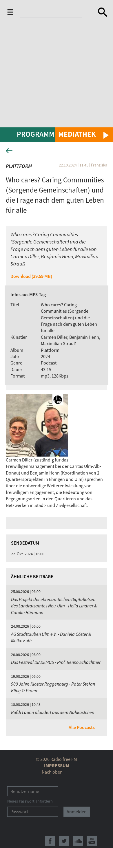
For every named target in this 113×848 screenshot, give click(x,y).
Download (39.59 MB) (31, 276)
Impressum (56, 765)
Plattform (19, 166)
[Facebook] (50, 841)
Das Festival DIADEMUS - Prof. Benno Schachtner (56, 662)
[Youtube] (92, 841)
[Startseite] (52, 13)
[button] (84, 134)
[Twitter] (64, 841)
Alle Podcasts (82, 727)
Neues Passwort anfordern (30, 801)
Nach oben (52, 772)
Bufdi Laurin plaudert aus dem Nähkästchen (52, 712)
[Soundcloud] (78, 841)
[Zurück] (56, 152)
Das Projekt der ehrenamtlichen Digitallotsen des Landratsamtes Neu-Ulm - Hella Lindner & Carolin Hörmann (54, 605)
